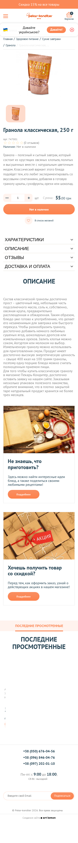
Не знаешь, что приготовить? (25, 464)
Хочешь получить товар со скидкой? (35, 570)
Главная (8, 39)
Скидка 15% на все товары (39, 4)
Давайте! (56, 30)
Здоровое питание (27, 39)
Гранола (10, 45)
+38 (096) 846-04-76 (39, 757)
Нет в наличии (39, 209)
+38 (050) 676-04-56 (39, 751)
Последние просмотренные (39, 626)
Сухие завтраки (51, 39)
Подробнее (23, 494)
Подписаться (62, 795)
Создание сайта (32, 817)
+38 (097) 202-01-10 (39, 763)
